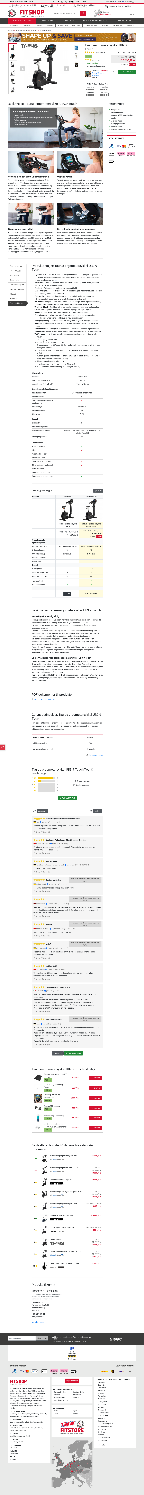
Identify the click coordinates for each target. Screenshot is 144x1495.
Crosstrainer (102, 1382)
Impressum (18, 1)
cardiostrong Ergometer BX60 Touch (64, 1168)
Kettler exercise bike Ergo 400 (61, 1180)
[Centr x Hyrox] (57, 1267)
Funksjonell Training (105, 1427)
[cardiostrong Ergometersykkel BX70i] (44, 1158)
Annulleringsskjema (61, 1400)
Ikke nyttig (47, 832)
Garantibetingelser (17, 285)
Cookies (57, 1395)
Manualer (101, 1407)
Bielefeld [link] (31, 1391)
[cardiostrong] (57, 1159)
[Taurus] (29, 46)
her (56, 280)
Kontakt (31, 1)
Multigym (101, 1393)
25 (58, 778)
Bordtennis (101, 1399)
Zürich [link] (28, 1436)
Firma (12, 1)
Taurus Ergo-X (55, 1239)
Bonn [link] (43, 1391)
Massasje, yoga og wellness (95, 21)
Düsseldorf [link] (13, 1396)
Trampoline (102, 1396)
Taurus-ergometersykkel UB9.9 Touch (91, 525)
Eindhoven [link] (39, 1428)
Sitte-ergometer (103, 1413)
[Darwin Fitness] (57, 1231)
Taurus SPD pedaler (52, 1106)
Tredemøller (102, 1388)
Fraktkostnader (59, 1398)
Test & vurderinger (17, 289)
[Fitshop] (28, 13)
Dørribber (101, 1435)
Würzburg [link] (13, 1408)
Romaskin (101, 1391)
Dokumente (14, 280)
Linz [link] (30, 1422)
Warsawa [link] (13, 1459)
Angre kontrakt (72, 1381)
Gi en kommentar (67, 798)
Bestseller (13, 299)
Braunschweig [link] (21, 1393)
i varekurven (127, 72)
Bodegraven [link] (23, 1428)
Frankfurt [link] (33, 1396)
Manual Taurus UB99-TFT (44, 699)
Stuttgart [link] (30, 1406)
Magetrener (102, 1429)
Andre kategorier (124, 21)
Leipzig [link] (22, 1401)
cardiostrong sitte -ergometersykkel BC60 (66, 1192)
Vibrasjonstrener (103, 1440)
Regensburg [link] (27, 1403)
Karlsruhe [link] (35, 1398)
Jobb (25, 1)
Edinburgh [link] (42, 1414)
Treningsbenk (102, 1402)
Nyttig (37, 832)
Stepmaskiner (102, 1421)
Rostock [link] (35, 1403)
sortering (41, 811)
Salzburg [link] (36, 1422)
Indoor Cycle (102, 1404)
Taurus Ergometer (45, 30)
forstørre (99, 491)
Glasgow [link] (13, 1416)
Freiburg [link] (40, 1396)
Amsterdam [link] (14, 1428)
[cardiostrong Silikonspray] (38, 1118)
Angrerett (76, 1398)
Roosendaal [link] (14, 1430)
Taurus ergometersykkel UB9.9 (67, 525)
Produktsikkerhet (16, 303)
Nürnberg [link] (19, 1403)
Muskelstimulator (104, 1438)
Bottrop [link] (12, 1393)
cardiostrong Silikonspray (54, 1116)
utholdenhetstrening (22, 21)
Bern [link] (15, 1436)
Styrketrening (47, 21)
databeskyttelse (78, 1392)
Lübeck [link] (27, 1401)
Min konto (128, 1)
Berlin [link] (25, 1391)
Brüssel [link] (20, 1442)
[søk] (83, 13)
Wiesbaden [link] (38, 1406)
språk (120, 1)
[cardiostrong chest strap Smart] (38, 1088)
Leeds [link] (19, 1414)
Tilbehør (13, 294)
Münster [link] (12, 1403)
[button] (12, 47)
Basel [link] (12, 1436)
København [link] (14, 1453)
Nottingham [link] (35, 1416)
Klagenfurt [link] (25, 1422)
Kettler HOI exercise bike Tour (61, 1215)
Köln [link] (17, 1401)
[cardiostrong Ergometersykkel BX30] (44, 1206)
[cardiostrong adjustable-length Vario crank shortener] (38, 1127)
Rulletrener (101, 1418)
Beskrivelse (14, 275)
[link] (111, 146)
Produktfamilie (15, 271)
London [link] (19, 1416)
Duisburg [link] (21, 1396)
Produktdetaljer (16, 266)
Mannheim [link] (35, 1401)
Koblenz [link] (12, 1401)
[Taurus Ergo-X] (44, 1242)
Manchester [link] (26, 1416)
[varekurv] (132, 13)
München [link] (42, 1401)
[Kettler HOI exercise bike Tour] (44, 1218)
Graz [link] (11, 1422)
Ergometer (34, 30)
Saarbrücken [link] (14, 1406)
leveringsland (110, 1)
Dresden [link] (43, 1393)
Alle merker (101, 1445)
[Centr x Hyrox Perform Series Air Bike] (44, 1266)
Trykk (75, 1411)
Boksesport (102, 1410)
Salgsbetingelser (60, 1392)
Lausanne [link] (21, 1436)
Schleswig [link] (22, 1406)
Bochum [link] (37, 1391)
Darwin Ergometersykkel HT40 (62, 1227)
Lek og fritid (68, 21)
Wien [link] (41, 1422)
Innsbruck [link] (17, 1422)
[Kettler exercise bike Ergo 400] (44, 1182)
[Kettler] (57, 1183)
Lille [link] (11, 1448)
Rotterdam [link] (22, 1430)
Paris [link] (15, 1448)
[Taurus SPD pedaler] (38, 1108)
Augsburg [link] (19, 1391)
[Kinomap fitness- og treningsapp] (38, 1098)
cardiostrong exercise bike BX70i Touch (65, 1251)
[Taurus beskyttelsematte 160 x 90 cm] (38, 1078)
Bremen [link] (29, 1393)
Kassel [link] (42, 1398)
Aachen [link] (12, 1391)
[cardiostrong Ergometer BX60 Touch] (44, 1170)
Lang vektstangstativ (105, 1424)
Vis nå (67, 594)
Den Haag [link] (31, 1428)
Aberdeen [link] (13, 1414)
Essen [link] (27, 1396)
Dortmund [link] (36, 1393)
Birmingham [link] (26, 1414)
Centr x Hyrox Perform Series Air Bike (64, 1263)
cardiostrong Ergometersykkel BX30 (64, 1204)
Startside (11, 30)
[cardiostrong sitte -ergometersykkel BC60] (44, 1194)
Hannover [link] (20, 1398)
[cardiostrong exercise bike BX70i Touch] (44, 1254)
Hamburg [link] (13, 1398)
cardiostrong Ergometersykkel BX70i (64, 1156)
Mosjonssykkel (103, 1415)
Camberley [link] (34, 1414)
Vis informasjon (38, 1322)
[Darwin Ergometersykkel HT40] (44, 1230)
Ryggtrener (102, 1432)
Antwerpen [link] (13, 1442)
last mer (58, 1053)
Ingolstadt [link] (28, 1398)
